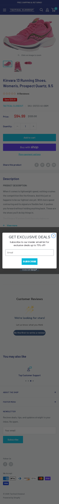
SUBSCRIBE (29, 261)
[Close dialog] (53, 236)
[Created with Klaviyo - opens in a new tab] (29, 269)
